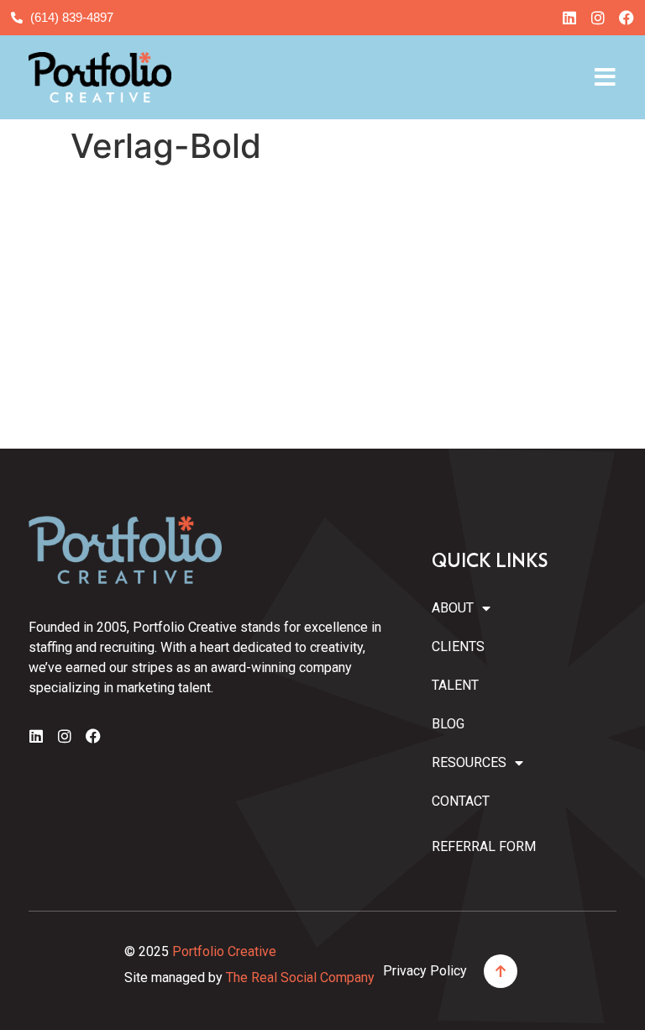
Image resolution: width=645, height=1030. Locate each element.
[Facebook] (626, 17)
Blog (448, 724)
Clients (458, 646)
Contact (461, 801)
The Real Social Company (300, 977)
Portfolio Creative (224, 951)
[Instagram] (598, 17)
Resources (464, 762)
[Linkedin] (569, 17)
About (453, 608)
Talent (455, 685)
